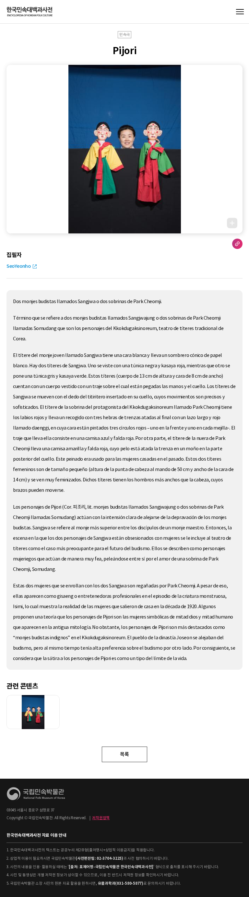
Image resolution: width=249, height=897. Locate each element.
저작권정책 (101, 818)
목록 (124, 754)
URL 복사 (237, 244)
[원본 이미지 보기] (232, 223)
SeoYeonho (18, 266)
